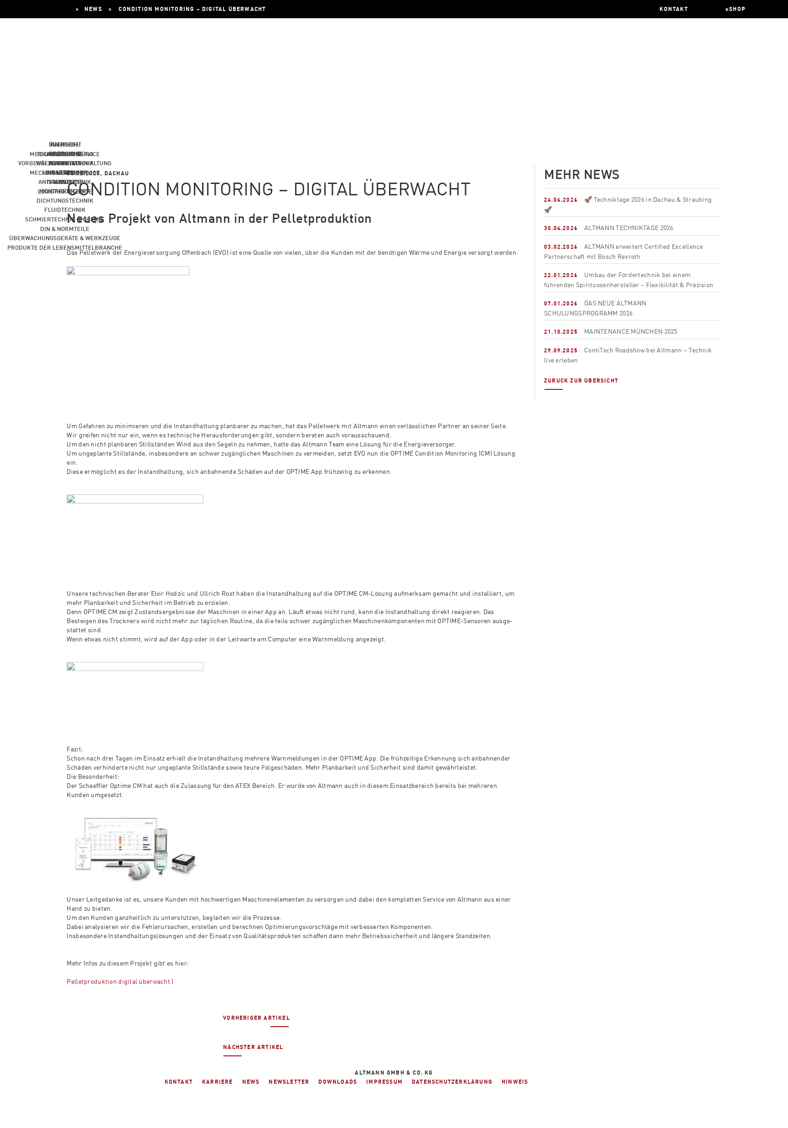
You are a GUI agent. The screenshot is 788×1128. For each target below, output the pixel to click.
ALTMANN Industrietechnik (77, 8)
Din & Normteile (64, 228)
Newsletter (289, 1081)
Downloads (337, 1081)
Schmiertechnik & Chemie (64, 219)
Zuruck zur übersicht (581, 380)
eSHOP (736, 8)
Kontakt (179, 1081)
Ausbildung (65, 153)
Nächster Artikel (253, 1047)
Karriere (64, 144)
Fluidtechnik (65, 209)
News (65, 172)
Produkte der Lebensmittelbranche (64, 247)
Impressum (384, 1081)
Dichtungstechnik (64, 200)
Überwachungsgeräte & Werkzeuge (64, 237)
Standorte (64, 181)
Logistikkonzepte (65, 191)
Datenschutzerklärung (452, 1081)
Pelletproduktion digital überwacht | (120, 981)
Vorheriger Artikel (256, 1017)
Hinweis (515, 1081)
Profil (65, 163)
